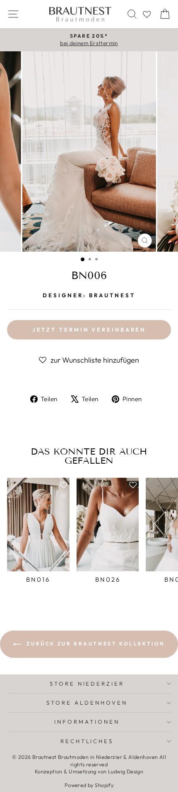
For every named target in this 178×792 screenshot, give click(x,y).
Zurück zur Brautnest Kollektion (94, 643)
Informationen (87, 721)
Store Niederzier (87, 683)
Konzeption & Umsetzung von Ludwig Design (89, 771)
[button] (89, 360)
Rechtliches (87, 741)
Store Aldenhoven (86, 702)
